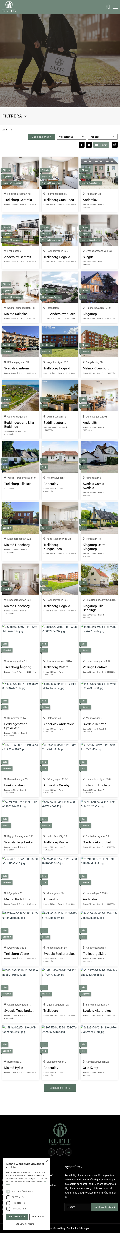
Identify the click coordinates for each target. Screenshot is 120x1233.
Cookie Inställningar (78, 1228)
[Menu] (114, 7)
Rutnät (103, 144)
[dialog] (26, 1194)
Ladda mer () (59, 1087)
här (66, 1197)
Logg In (106, 7)
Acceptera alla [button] (17, 1216)
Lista (89, 145)
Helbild (82, 145)
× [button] (46, 1161)
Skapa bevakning (40, 136)
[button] (26, 1224)
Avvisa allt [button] (38, 1216)
